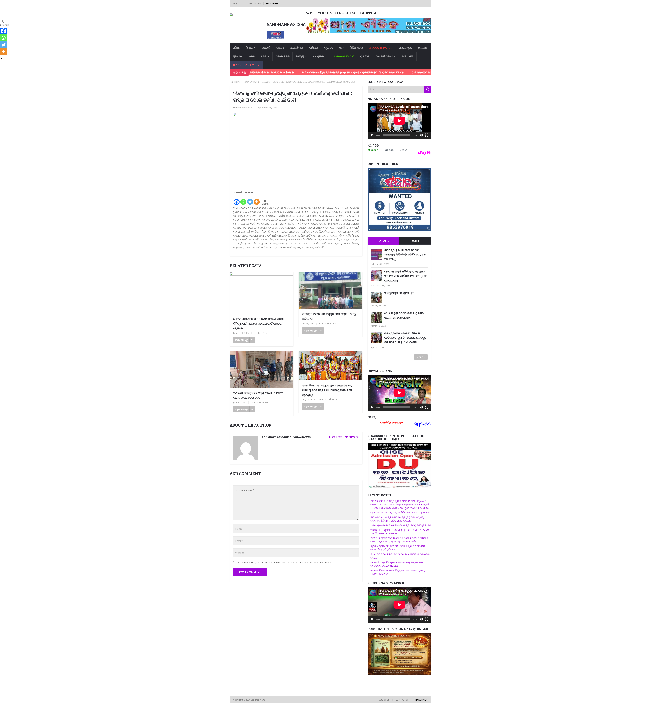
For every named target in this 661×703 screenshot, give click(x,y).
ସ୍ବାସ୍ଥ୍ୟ (238, 56)
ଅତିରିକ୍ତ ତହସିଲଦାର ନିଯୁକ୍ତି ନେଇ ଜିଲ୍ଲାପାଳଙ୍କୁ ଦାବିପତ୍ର (329, 316)
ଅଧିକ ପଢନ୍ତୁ (241, 340)
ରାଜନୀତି (266, 48)
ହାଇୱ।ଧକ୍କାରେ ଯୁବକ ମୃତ (399, 293)
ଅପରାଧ (422, 48)
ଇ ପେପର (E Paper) (381, 48)
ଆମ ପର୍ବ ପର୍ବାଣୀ (384, 56)
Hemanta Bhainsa (242, 107)
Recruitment (273, 3)
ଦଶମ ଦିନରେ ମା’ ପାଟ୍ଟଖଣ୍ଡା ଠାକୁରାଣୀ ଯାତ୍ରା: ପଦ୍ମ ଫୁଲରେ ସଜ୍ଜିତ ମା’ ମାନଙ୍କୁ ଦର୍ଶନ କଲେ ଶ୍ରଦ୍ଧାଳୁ (327, 390)
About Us (237, 3)
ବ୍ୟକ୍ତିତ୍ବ (319, 56)
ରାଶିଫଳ (364, 56)
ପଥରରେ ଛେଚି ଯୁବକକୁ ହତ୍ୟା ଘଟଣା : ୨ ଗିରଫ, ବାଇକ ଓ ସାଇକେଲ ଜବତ (258, 395)
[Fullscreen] (426, 135)
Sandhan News (261, 333)
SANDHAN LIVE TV (247, 65)
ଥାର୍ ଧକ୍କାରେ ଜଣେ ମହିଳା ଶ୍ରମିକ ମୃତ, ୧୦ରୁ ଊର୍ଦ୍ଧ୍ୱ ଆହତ (401, 72)
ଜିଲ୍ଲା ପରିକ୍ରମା (251, 81)
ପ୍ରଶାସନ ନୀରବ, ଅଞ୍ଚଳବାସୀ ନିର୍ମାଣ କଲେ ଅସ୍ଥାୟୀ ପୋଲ (399, 512)
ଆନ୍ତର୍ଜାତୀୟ (296, 48)
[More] (257, 200)
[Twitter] (250, 200)
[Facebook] (237, 200)
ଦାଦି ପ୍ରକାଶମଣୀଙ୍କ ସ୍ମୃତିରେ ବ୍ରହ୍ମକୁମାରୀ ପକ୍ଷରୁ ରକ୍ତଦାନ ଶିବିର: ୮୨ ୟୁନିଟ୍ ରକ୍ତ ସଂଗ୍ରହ (310, 72)
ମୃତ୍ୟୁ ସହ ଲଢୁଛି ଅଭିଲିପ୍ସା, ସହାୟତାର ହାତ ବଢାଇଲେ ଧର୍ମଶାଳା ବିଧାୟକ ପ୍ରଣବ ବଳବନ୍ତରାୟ (406, 276)
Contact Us (254, 3)
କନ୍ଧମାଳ (266, 81)
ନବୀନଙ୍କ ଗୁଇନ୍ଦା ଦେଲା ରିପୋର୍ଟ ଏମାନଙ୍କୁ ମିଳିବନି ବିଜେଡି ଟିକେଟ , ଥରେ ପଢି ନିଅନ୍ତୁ (405, 254)
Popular (383, 241)
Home (237, 81)
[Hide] (1, 58)
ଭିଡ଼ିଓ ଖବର (356, 48)
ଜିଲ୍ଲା (249, 48)
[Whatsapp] (243, 200)
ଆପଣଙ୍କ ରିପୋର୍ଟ (344, 56)
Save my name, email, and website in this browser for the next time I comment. (285, 562)
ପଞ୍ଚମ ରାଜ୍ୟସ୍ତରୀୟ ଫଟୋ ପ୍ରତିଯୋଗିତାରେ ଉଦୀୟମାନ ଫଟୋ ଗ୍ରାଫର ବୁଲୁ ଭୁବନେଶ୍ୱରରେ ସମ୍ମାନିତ (399, 539)
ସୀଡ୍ (341, 48)
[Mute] (421, 135)
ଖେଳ (252, 56)
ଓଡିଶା (236, 48)
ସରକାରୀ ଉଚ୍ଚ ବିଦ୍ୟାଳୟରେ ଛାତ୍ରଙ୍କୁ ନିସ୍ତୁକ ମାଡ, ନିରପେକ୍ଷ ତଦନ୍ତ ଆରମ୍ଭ (397, 563)
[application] (399, 121)
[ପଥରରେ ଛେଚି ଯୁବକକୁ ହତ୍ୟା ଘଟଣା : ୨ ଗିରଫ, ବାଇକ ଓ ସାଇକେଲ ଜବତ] (261, 370)
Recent (415, 241)
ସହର (263, 56)
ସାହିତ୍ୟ (300, 56)
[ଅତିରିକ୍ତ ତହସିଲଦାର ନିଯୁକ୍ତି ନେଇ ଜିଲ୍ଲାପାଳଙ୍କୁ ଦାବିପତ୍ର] (330, 291)
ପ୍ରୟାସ (328, 48)
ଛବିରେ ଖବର (283, 56)
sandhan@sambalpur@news (286, 437)
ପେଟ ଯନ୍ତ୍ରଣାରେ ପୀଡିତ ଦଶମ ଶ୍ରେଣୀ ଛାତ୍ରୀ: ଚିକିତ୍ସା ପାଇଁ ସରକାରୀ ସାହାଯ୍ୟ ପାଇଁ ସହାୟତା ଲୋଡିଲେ (258, 323)
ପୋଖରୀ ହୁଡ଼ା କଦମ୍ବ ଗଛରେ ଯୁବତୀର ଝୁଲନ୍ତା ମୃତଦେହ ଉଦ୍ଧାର (404, 315)
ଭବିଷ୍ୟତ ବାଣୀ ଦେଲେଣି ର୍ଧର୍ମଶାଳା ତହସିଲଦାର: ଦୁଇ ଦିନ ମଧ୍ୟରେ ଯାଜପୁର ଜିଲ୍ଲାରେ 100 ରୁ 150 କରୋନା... (405, 337)
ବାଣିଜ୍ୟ (313, 48)
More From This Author (343, 436)
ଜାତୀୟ (280, 48)
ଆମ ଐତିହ (407, 56)
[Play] (372, 135)
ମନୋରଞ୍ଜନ (405, 48)
